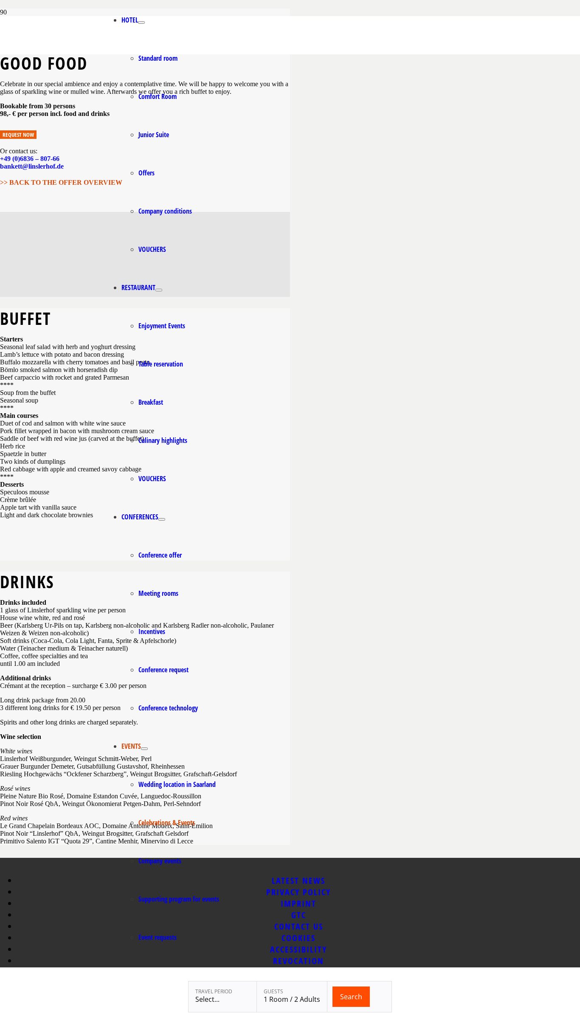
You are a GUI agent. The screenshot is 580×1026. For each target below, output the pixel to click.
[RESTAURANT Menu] (158, 290)
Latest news (298, 880)
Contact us (298, 926)
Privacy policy (298, 892)
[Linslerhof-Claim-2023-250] (59, 52)
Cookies (298, 938)
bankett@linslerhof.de (32, 166)
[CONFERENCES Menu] (161, 519)
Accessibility (298, 949)
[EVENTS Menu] (144, 748)
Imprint (298, 903)
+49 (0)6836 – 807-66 (29, 158)
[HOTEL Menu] (141, 22)
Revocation (298, 961)
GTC (298, 915)
